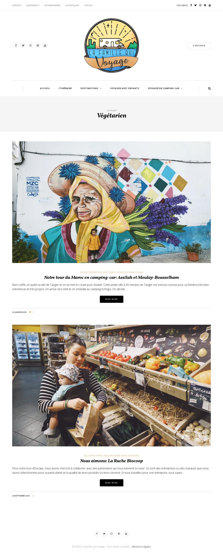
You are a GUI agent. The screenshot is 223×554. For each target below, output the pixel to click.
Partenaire (115, 456)
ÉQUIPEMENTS (32, 5)
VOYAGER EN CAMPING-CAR (163, 88)
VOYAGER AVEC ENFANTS (124, 88)
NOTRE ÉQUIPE (72, 5)
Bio (85, 456)
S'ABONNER (199, 45)
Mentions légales (141, 546)
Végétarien (129, 272)
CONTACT (88, 5)
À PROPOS (16, 5)
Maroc (113, 272)
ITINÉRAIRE (65, 88)
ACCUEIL (45, 88)
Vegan (120, 272)
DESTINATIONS (89, 88)
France (99, 456)
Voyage (139, 272)
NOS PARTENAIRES (52, 5)
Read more (111, 299)
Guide (106, 272)
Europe (91, 456)
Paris (106, 456)
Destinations (95, 272)
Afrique (84, 272)
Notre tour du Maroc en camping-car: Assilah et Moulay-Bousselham (111, 277)
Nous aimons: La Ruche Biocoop (111, 461)
